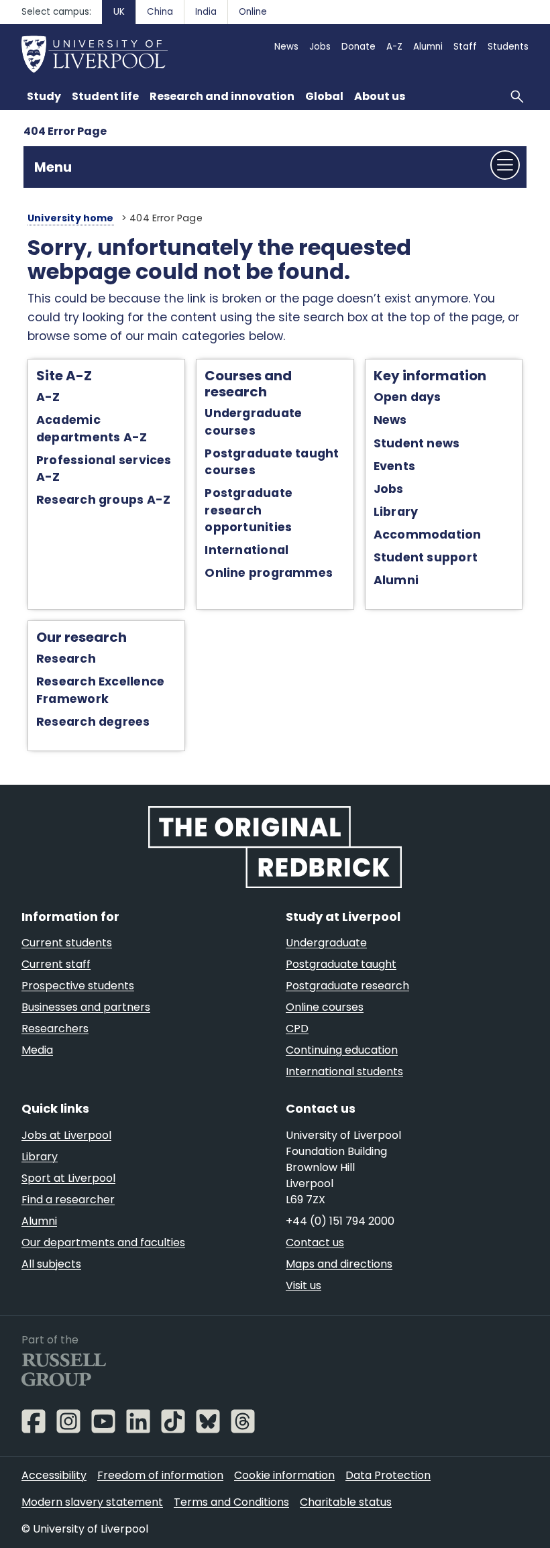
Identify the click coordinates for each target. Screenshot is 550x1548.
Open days (407, 397)
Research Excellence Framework (100, 689)
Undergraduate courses (253, 421)
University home (71, 218)
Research (66, 659)
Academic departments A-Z (91, 428)
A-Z (48, 397)
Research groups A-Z (103, 500)
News (390, 420)
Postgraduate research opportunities (248, 510)
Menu (53, 167)
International (246, 550)
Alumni (396, 580)
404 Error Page (65, 131)
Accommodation (428, 535)
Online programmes (269, 573)
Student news (417, 443)
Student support (426, 557)
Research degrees (93, 722)
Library (396, 512)
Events (394, 466)
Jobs (389, 489)
